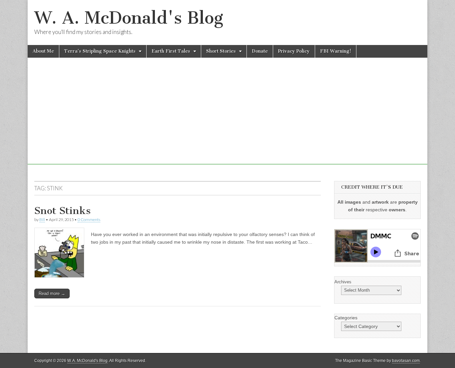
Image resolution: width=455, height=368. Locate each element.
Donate (260, 51)
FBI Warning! (335, 51)
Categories (345, 317)
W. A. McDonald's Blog (128, 18)
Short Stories (221, 51)
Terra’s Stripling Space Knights (100, 51)
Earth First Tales (171, 51)
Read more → (52, 293)
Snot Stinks (62, 211)
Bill (42, 219)
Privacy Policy (294, 51)
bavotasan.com (406, 360)
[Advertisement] (227, 117)
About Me (43, 51)
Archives (342, 281)
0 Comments (89, 219)
